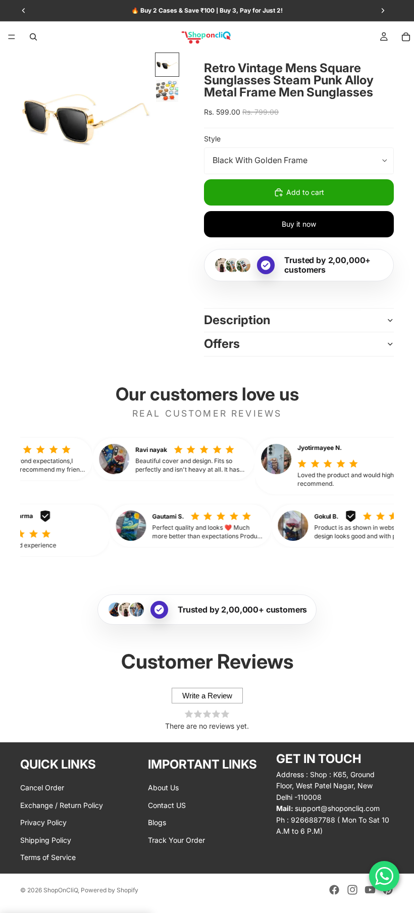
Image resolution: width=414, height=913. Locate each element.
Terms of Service (48, 857)
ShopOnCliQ (60, 890)
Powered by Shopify (109, 890)
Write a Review (207, 695)
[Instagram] (352, 890)
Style (212, 138)
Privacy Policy (43, 822)
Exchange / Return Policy (61, 805)
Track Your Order (176, 840)
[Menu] (11, 36)
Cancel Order (42, 787)
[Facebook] (334, 890)
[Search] (33, 37)
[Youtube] (370, 890)
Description (237, 320)
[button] (186, 459)
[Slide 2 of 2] (167, 91)
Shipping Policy (45, 840)
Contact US (167, 805)
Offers (222, 343)
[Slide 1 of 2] (167, 65)
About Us (163, 787)
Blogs (157, 822)
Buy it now (299, 224)
